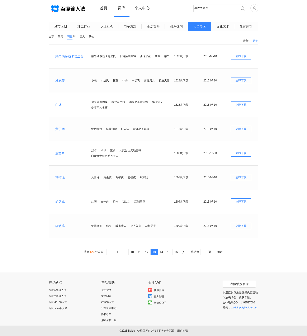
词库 (121, 8)
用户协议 (182, 330)
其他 (91, 36)
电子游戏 (130, 26)
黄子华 (60, 129)
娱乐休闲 (176, 26)
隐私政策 (106, 314)
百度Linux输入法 (58, 308)
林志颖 (60, 80)
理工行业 (83, 26)
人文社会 (107, 26)
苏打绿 (60, 177)
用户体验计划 (108, 320)
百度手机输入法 (57, 296)
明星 (69, 36)
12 (146, 252)
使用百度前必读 (146, 330)
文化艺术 (223, 26)
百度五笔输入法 (57, 290)
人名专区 (199, 26)
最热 (255, 40)
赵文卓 (60, 153)
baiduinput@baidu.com (244, 307)
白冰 (58, 105)
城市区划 (60, 26)
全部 (51, 36)
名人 (82, 36)
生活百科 (153, 26)
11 (139, 252)
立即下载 (241, 56)
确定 (220, 252)
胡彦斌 (60, 201)
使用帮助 (106, 290)
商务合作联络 (167, 330)
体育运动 (246, 26)
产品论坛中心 (108, 308)
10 (132, 252)
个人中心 (142, 8)
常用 (60, 36)
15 (168, 252)
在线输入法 (107, 302)
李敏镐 (60, 226)
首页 (103, 8)
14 (161, 252)
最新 (246, 40)
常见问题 (106, 296)
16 (176, 252)
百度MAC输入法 (58, 302)
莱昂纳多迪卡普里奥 (69, 56)
